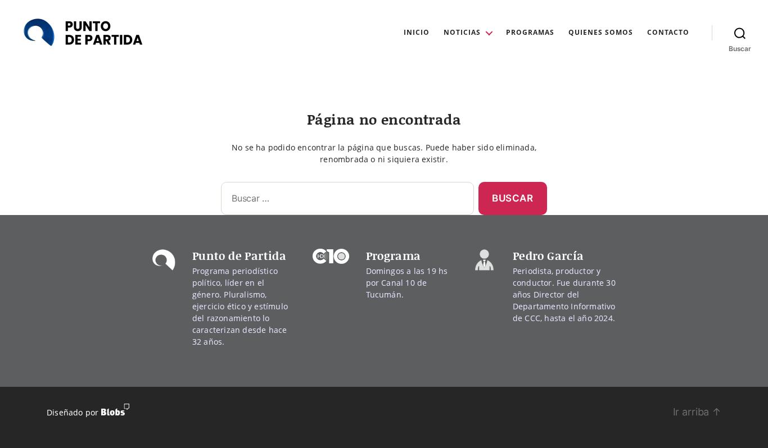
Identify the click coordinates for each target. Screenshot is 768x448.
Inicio (417, 32)
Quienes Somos (600, 32)
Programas (530, 32)
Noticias (462, 32)
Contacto (668, 32)
